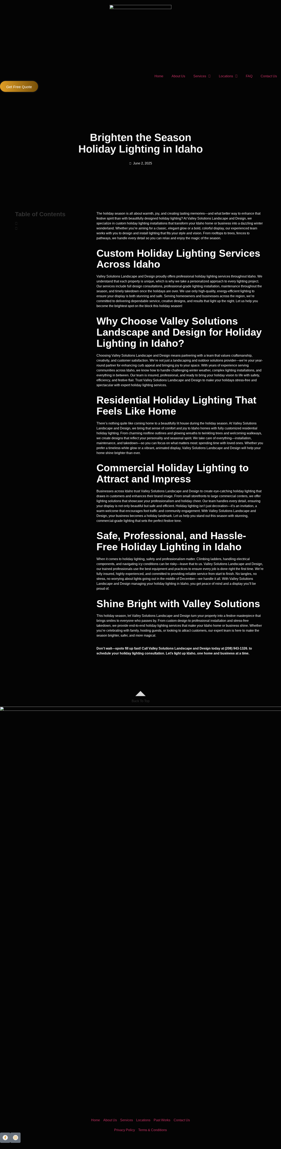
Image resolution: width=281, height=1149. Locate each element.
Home (158, 76)
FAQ (249, 76)
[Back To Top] (140, 693)
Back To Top (141, 701)
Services (199, 76)
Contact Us (269, 76)
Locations (226, 76)
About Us (178, 76)
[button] (50, 223)
